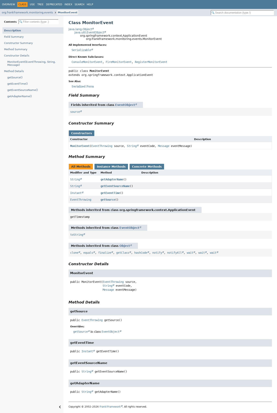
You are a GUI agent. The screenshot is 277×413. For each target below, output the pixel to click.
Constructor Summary (18, 43)
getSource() (15, 77)
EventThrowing (101, 146)
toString (76, 234)
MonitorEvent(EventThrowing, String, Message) (31, 63)
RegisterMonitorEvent (151, 62)
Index (68, 4)
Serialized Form (83, 86)
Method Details (14, 71)
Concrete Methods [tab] (147, 166)
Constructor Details (16, 55)
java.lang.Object (80, 29)
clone (74, 252)
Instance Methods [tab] (111, 166)
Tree (40, 4)
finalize (104, 252)
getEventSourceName (115, 186)
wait (190, 252)
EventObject (125, 104)
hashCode (140, 252)
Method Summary (15, 49)
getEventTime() (17, 83)
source (75, 111)
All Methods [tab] (80, 166)
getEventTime (110, 193)
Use (32, 4)
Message (163, 146)
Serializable (81, 50)
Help (90, 4)
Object (124, 245)
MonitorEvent (67, 12)
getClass (122, 252)
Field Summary (14, 36)
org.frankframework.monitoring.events (27, 12)
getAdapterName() (19, 96)
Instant (76, 193)
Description (12, 30)
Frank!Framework (110, 406)
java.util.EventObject (89, 32)
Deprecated (54, 4)
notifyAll (174, 252)
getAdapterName (112, 179)
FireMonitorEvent (119, 62)
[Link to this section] (102, 95)
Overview (8, 4)
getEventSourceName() (22, 90)
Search (79, 4)
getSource (108, 199)
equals (88, 252)
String (132, 146)
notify (157, 252)
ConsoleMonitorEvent (87, 62)
